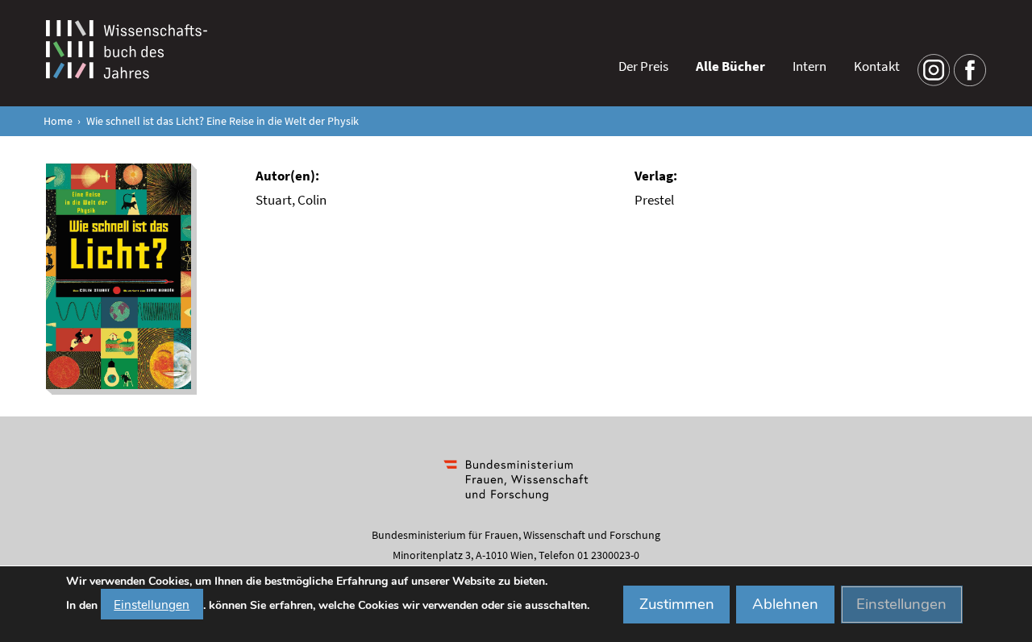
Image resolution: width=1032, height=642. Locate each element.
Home (58, 121)
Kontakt (877, 66)
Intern (809, 66)
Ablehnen (785, 604)
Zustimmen (676, 604)
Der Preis (643, 66)
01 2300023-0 (608, 555)
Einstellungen (151, 603)
